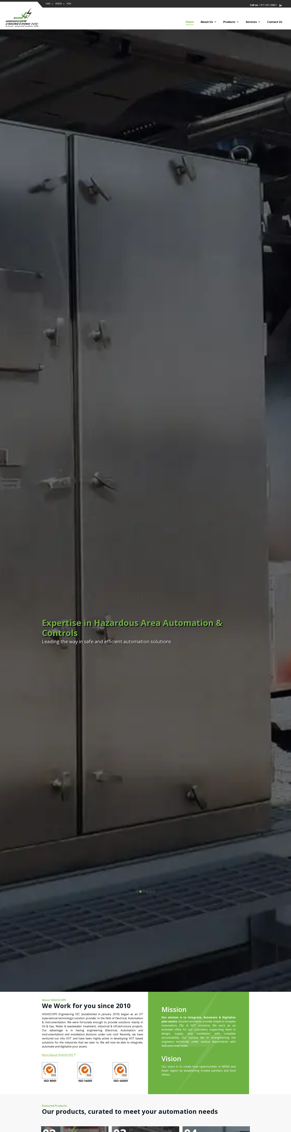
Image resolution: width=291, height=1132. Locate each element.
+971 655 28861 (268, 5)
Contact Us (274, 21)
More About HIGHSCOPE (58, 1055)
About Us (207, 21)
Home (190, 21)
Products (229, 21)
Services (251, 21)
